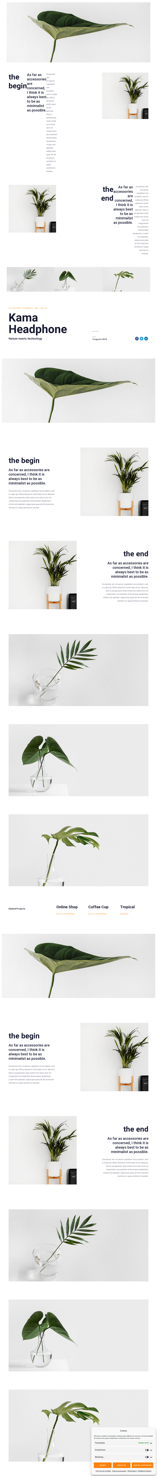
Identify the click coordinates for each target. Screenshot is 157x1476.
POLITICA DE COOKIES (103, 1471)
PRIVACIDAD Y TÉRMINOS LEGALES (139, 1471)
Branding (124, 914)
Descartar (121, 1465)
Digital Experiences (65, 914)
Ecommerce (28, 308)
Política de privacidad (119, 1471)
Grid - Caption (40, 308)
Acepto (103, 1465)
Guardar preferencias (142, 1465)
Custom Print (15, 308)
